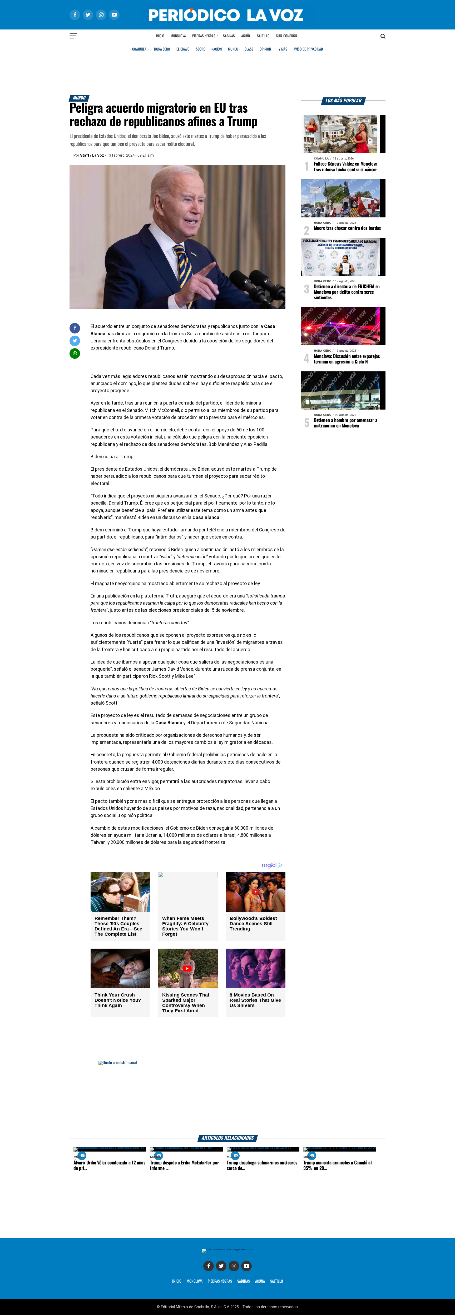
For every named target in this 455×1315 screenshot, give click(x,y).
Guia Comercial (287, 36)
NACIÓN (216, 49)
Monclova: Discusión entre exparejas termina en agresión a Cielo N (347, 359)
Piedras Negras (203, 36)
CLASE (249, 49)
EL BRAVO (183, 49)
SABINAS (243, 1281)
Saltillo (263, 36)
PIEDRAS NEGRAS (220, 1281)
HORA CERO (162, 49)
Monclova (178, 36)
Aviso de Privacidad (308, 49)
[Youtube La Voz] (246, 1266)
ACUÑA (260, 1281)
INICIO (176, 1281)
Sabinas (229, 36)
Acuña (246, 36)
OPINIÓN (265, 49)
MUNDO (233, 49)
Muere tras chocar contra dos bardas (347, 228)
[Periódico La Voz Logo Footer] (227, 1248)
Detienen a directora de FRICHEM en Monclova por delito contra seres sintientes (347, 292)
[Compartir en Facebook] (74, 328)
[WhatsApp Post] (75, 353)
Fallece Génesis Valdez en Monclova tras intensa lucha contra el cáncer (345, 166)
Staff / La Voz (92, 155)
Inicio (160, 36)
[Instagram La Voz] (234, 1266)
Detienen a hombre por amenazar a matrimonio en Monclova (345, 423)
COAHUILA (139, 49)
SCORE (200, 49)
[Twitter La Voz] (221, 1266)
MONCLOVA (194, 1281)
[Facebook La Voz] (208, 1266)
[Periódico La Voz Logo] (227, 24)
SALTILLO (276, 1281)
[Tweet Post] (75, 340)
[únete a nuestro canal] (227, 1098)
